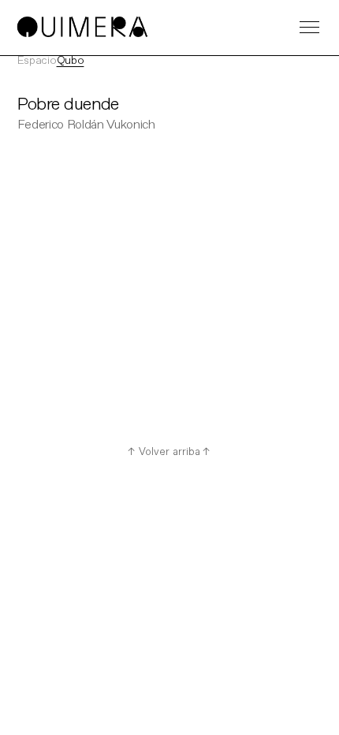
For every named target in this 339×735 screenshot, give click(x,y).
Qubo (70, 60)
